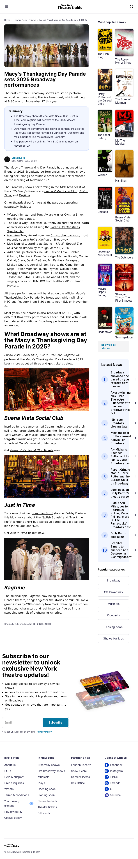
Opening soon (47, 789)
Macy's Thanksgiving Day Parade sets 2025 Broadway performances (75, 20)
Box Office (78, 783)
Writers (9, 789)
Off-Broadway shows (51, 771)
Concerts (113, 615)
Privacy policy (13, 812)
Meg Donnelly (16, 243)
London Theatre (81, 765)
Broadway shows (49, 765)
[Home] (70, 7)
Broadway (113, 580)
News (33, 20)
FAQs (7, 771)
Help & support (14, 777)
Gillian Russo (18, 158)
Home (7, 20)
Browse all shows (108, 346)
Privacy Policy (44, 731)
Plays (41, 783)
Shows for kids (113, 638)
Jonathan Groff (42, 513)
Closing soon (114, 627)
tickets (32, 450)
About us (10, 765)
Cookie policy (13, 817)
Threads (115, 783)
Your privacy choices (12, 804)
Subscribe (55, 722)
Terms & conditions (16, 795)
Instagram (116, 771)
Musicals (113, 604)
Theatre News (20, 20)
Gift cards (44, 813)
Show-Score (79, 771)
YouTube (115, 795)
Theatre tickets (47, 807)
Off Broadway (113, 592)
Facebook (116, 765)
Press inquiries (14, 783)
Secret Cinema (80, 777)
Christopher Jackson (64, 235)
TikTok (114, 777)
